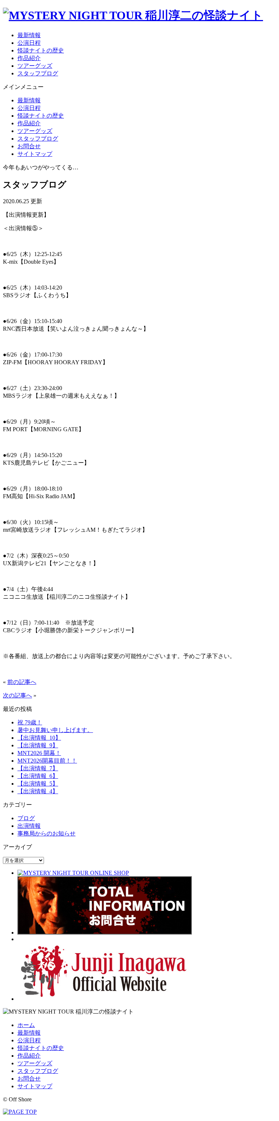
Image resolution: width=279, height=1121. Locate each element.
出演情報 (29, 826)
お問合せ (29, 146)
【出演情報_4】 (37, 791)
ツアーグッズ (34, 66)
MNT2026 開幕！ (39, 753)
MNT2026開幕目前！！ (47, 761)
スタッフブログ (37, 73)
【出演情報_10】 (39, 738)
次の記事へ (17, 695)
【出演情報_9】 (37, 745)
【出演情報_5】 (37, 783)
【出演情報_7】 (37, 768)
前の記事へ (21, 682)
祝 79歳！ (29, 722)
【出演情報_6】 (37, 776)
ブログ (26, 818)
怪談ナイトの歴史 (40, 50)
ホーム (26, 1025)
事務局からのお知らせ (46, 833)
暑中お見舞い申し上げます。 (55, 730)
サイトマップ (34, 154)
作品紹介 (29, 58)
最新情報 (29, 35)
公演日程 (29, 43)
